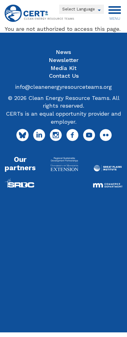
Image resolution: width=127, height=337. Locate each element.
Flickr (106, 135)
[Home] (39, 13)
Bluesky (22, 135)
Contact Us (64, 75)
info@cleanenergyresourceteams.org (63, 87)
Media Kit (63, 68)
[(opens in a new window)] (64, 164)
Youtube (89, 135)
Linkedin (39, 135)
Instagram (56, 135)
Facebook (72, 135)
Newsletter (64, 60)
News (63, 52)
